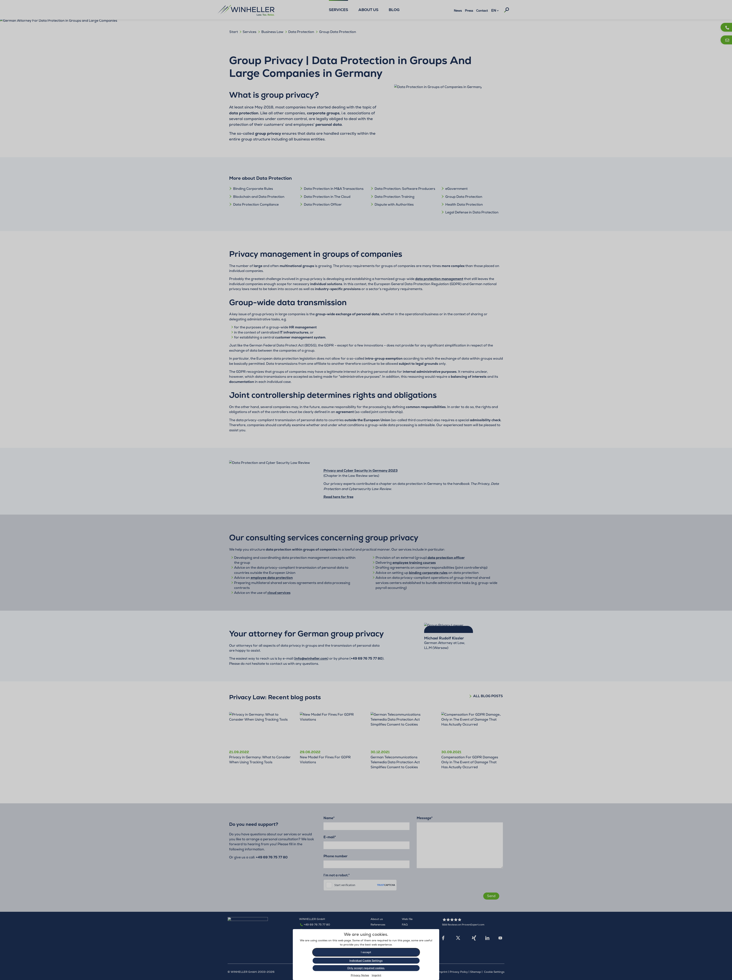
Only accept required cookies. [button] (366, 968)
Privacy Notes (360, 975)
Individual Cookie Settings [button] (366, 960)
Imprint (376, 975)
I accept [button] (366, 952)
